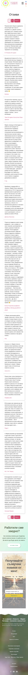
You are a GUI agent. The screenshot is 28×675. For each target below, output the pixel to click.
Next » (17, 20)
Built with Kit (14, 604)
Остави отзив (14, 545)
